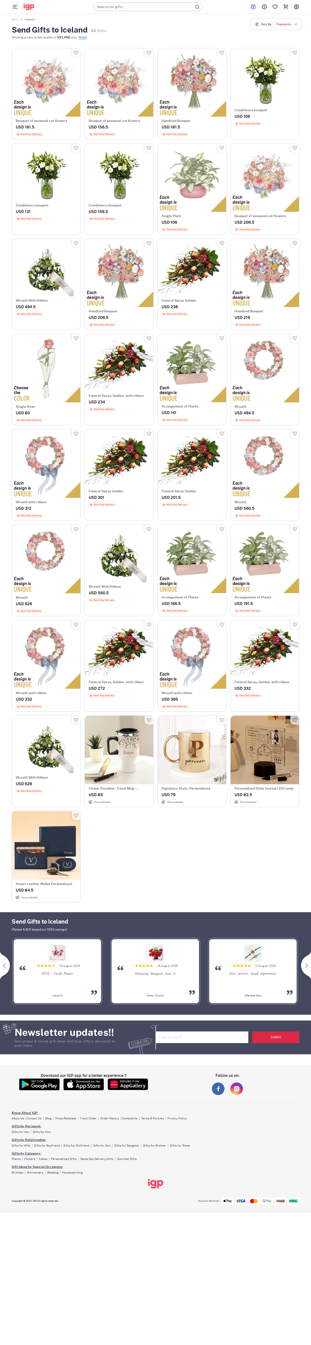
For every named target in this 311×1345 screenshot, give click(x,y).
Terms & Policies (152, 1118)
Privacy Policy (177, 1118)
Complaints (130, 1118)
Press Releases (65, 1118)
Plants (16, 1159)
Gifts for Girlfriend (76, 1145)
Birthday (17, 1172)
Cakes (43, 1159)
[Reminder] (253, 7)
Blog (48, 1118)
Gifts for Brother (154, 1145)
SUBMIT (275, 1037)
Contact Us (34, 1118)
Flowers (29, 1159)
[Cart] (285, 7)
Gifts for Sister (180, 1145)
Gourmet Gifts (127, 1159)
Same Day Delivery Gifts (96, 1159)
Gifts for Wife (21, 1145)
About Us (18, 1118)
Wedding (53, 1172)
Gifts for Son (102, 1145)
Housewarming (72, 1172)
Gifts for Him (42, 1132)
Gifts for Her (20, 1132)
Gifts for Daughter (126, 1145)
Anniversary (35, 1172)
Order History (109, 1118)
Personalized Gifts (64, 1159)
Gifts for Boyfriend (47, 1145)
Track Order (88, 1118)
